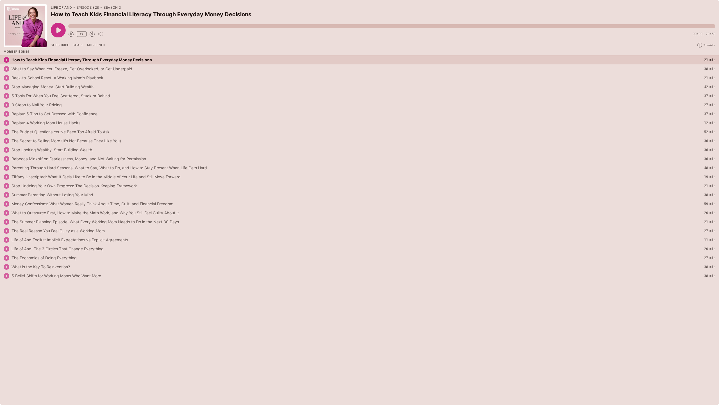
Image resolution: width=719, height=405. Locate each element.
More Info (96, 45)
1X (81, 34)
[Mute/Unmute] (100, 34)
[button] (391, 26)
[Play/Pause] (25, 26)
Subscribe (60, 45)
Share (78, 45)
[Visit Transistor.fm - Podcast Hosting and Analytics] (706, 45)
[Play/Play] (6, 60)
